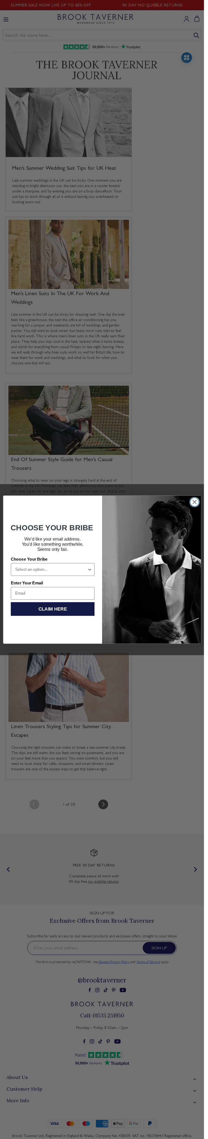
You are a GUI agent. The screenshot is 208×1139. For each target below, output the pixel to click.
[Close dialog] (194, 502)
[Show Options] (89, 569)
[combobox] (51, 569)
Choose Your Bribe (29, 559)
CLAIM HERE (52, 608)
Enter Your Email (27, 583)
